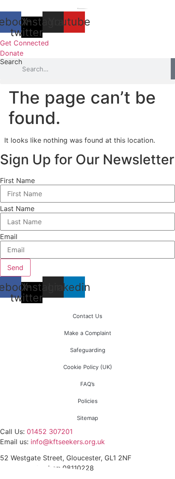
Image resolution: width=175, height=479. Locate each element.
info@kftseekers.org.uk (68, 441)
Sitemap (87, 417)
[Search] (173, 68)
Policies (88, 400)
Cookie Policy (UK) (87, 366)
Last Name (17, 208)
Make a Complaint (87, 333)
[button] (87, 81)
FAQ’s (87, 383)
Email (8, 236)
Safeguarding (87, 350)
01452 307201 (50, 431)
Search (11, 62)
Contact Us (87, 316)
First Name (17, 180)
